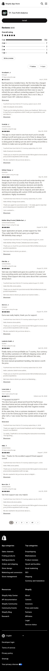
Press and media (31, 608)
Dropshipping (30, 552)
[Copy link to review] (10, 73)
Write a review (8, 58)
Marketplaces (30, 556)
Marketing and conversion (12, 572)
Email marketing (31, 568)
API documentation (9, 600)
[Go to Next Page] (38, 522)
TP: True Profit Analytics (18, 13)
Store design (7, 568)
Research (5, 616)
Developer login (8, 642)
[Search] (42, 4)
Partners (28, 612)
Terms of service (8, 648)
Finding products (8, 556)
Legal (27, 620)
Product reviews (31, 560)
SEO (26, 572)
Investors (29, 604)
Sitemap (5, 659)
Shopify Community (9, 604)
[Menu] (46, 4)
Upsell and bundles (32, 564)
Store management (9, 577)
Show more (5, 100)
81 (32, 522)
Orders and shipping (10, 564)
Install (24, 20)
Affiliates (28, 616)
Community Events (9, 608)
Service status (31, 625)
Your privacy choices (10, 664)
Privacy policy (7, 653)
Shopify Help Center (10, 595)
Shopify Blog (7, 612)
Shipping (28, 577)
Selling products (8, 560)
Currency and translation (34, 581)
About (27, 595)
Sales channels (8, 552)
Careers (28, 600)
